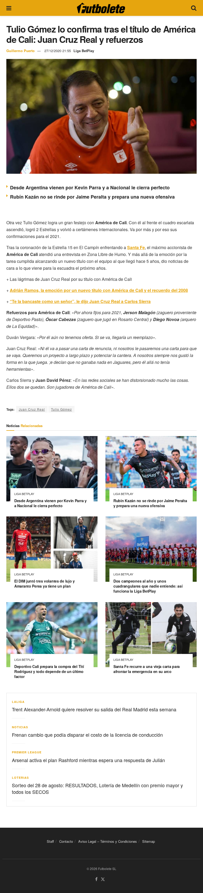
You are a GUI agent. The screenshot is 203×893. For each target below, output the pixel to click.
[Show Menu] (8, 8)
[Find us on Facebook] (96, 879)
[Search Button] (194, 8)
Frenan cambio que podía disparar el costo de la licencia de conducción (87, 734)
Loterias (20, 778)
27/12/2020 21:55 (57, 50)
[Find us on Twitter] (103, 879)
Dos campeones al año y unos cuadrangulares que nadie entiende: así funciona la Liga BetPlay (147, 586)
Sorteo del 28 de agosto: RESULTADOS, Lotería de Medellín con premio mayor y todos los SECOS (97, 788)
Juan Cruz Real (32, 409)
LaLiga (18, 702)
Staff (50, 841)
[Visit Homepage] (101, 8)
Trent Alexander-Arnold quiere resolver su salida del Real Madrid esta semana (94, 709)
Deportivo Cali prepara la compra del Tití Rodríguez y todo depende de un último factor (49, 671)
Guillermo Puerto (20, 50)
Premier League (26, 752)
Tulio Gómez (61, 409)
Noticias (20, 727)
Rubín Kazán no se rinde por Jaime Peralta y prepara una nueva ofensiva (92, 196)
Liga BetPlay (83, 50)
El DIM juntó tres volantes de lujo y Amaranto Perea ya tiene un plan (44, 583)
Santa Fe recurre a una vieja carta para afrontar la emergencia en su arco (146, 669)
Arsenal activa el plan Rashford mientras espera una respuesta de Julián (88, 760)
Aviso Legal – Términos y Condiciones (107, 841)
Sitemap (148, 841)
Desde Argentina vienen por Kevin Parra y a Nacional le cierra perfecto (90, 187)
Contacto (66, 841)
